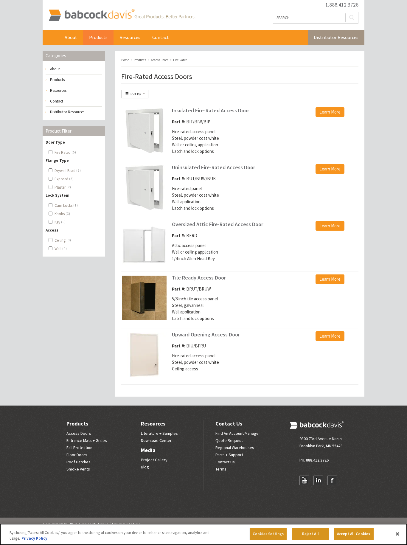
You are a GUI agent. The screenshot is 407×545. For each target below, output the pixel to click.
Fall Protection (79, 447)
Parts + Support (229, 454)
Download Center (156, 440)
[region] (203, 534)
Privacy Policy (34, 538)
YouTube (304, 480)
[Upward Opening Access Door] (144, 354)
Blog (145, 467)
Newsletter (304, 492)
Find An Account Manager (237, 433)
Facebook (332, 480)
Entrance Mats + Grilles (86, 440)
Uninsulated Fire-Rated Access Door (213, 167)
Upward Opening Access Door (206, 334)
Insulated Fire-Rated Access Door (210, 110)
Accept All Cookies (353, 533)
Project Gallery (154, 459)
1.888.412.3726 (341, 4)
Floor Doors (76, 454)
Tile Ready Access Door (199, 277)
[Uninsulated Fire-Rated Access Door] (144, 187)
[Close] (397, 534)
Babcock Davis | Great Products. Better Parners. (122, 15)
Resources (129, 37)
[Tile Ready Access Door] (144, 297)
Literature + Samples (159, 433)
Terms (220, 469)
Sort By (135, 93)
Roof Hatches (78, 462)
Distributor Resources (336, 37)
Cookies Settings (268, 533)
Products (98, 37)
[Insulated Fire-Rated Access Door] (144, 130)
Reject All (310, 533)
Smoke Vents (78, 469)
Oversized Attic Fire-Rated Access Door (217, 224)
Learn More (330, 112)
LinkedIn (318, 480)
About (71, 37)
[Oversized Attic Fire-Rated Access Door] (144, 244)
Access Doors (78, 433)
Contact (160, 37)
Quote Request (229, 440)
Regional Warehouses (234, 447)
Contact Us (228, 423)
